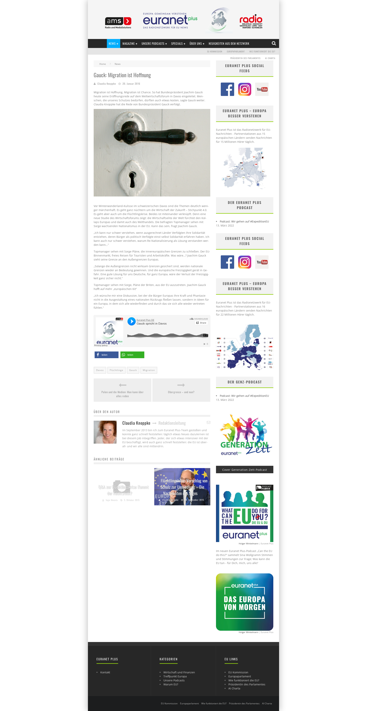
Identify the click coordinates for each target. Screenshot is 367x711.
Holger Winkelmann (248, 543)
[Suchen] (274, 43)
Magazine (129, 43)
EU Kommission (214, 51)
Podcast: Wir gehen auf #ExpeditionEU (244, 221)
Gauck (133, 370)
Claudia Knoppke (106, 83)
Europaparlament (236, 51)
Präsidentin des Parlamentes (245, 58)
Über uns (196, 43)
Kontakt (105, 672)
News (112, 43)
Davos (100, 370)
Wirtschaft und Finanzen (179, 672)
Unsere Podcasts (153, 43)
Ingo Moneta (112, 499)
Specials (177, 43)
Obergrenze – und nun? (181, 392)
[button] (107, 354)
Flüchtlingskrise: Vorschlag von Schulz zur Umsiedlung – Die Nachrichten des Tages (184, 486)
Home (102, 64)
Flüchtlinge (116, 370)
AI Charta (270, 58)
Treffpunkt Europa (175, 676)
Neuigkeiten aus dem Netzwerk (229, 43)
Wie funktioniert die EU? (262, 51)
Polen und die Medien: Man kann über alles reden (122, 394)
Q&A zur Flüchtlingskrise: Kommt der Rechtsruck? (123, 490)
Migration (149, 370)
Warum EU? (170, 684)
